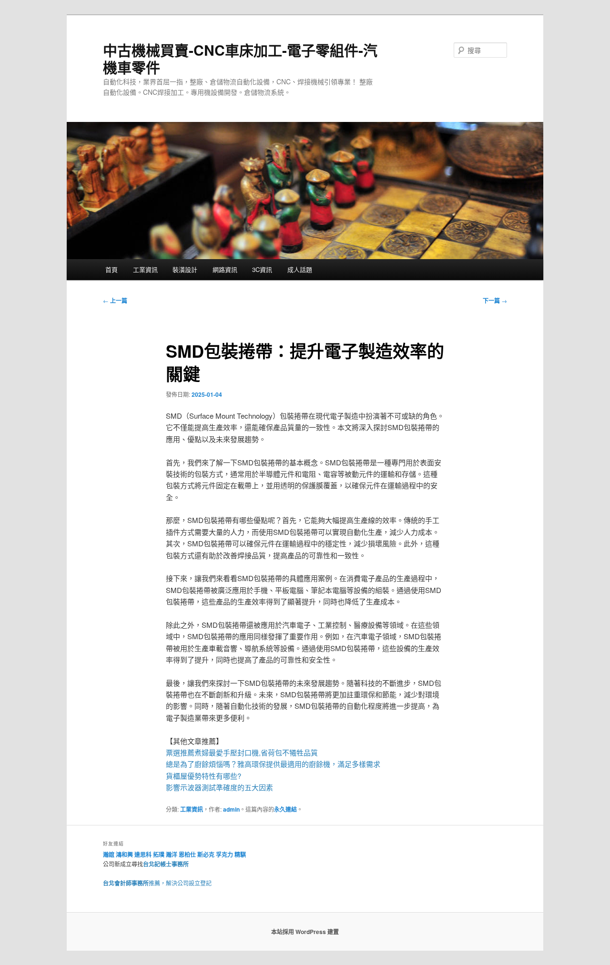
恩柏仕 (187, 854)
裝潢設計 (185, 269)
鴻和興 (124, 854)
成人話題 (299, 269)
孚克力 (224, 854)
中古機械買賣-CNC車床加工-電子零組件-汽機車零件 (240, 58)
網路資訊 (225, 269)
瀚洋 (171, 854)
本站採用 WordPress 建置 (305, 931)
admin (231, 809)
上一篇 (115, 300)
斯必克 (205, 854)
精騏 (240, 854)
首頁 (111, 269)
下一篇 (495, 300)
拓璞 (158, 854)
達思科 (143, 854)
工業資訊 (145, 269)
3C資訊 (262, 269)
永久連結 (285, 809)
